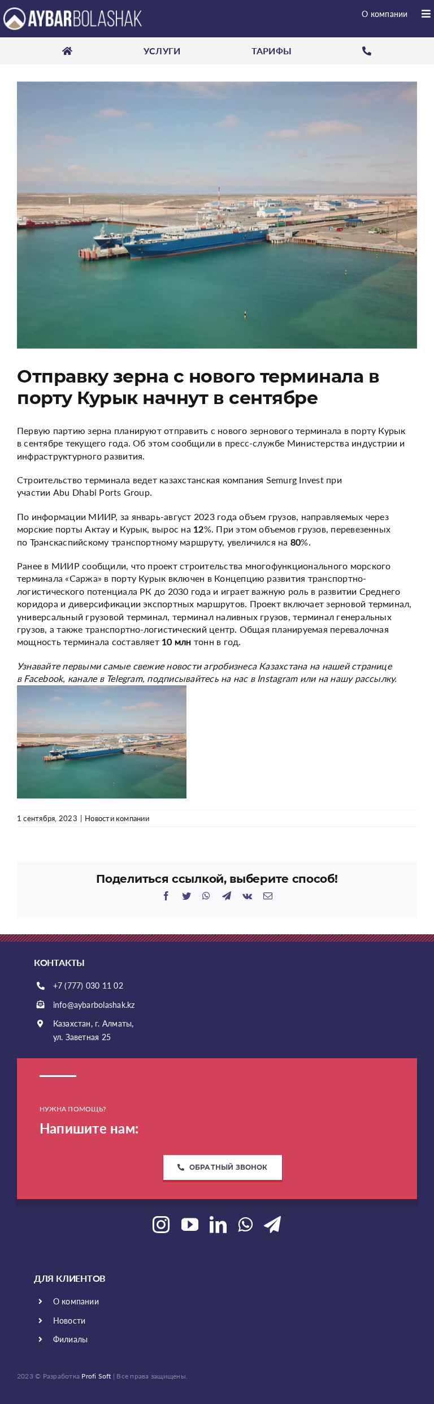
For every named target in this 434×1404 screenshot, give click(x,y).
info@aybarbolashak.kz (94, 1005)
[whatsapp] (245, 1224)
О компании (76, 1301)
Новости (69, 1320)
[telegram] (272, 1224)
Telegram (124, 678)
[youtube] (189, 1224)
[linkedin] (218, 1224)
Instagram (277, 678)
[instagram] (161, 1224)
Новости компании (117, 818)
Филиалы (70, 1339)
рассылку (375, 678)
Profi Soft (96, 1376)
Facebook (43, 678)
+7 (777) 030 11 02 (88, 985)
